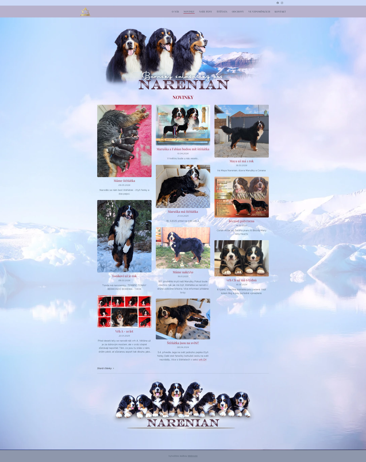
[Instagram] (282, 2)
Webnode (193, 456)
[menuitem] (176, 11)
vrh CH (202, 359)
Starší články (104, 368)
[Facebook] (278, 2)
